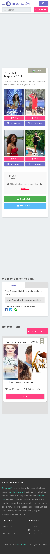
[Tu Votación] (16, 4)
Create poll (40, 10)
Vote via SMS (15, 123)
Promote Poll (26, 206)
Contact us (7, 526)
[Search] (5, 10)
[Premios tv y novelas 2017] (25, 398)
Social (13, 285)
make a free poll (17, 492)
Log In (43, 3)
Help (4, 530)
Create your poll (39, 331)
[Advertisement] (25, 40)
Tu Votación (7, 488)
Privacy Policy (8, 534)
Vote (15, 118)
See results (26, 199)
